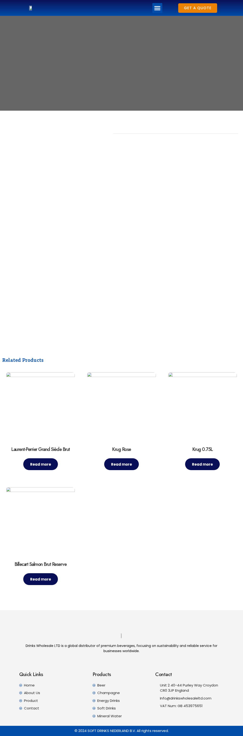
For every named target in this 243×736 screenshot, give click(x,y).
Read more (40, 464)
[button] (157, 8)
